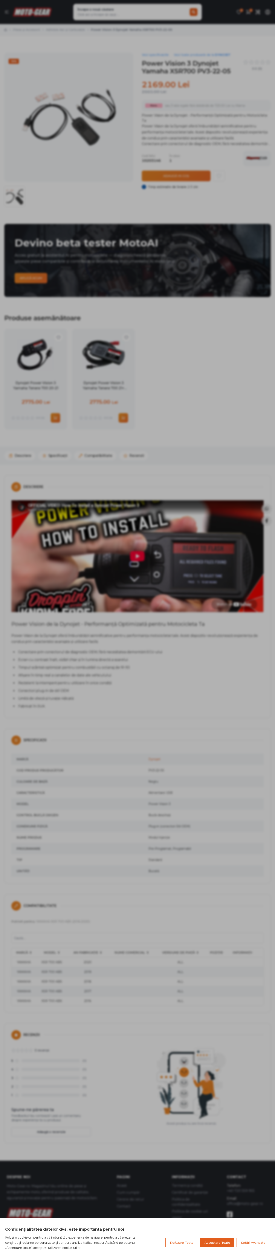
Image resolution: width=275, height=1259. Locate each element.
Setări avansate (253, 1243)
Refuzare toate (182, 1243)
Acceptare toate (217, 1243)
